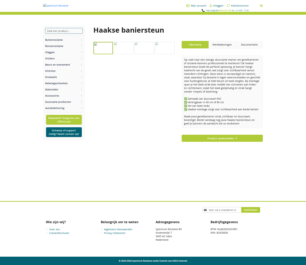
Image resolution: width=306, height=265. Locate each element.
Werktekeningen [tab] (222, 44)
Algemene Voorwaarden (118, 229)
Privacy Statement (114, 233)
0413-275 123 (225, 10)
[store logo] (55, 5)
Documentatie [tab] (249, 44)
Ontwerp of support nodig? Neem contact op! (64, 132)
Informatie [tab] (195, 44)
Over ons (54, 229)
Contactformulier (59, 233)
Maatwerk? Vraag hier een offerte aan (64, 119)
